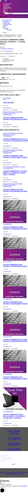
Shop (4, 10)
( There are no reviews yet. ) (7, 48)
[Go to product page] (15, 98)
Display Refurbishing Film (14, 444)
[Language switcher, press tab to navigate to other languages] (14, 464)
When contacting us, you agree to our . (14, 486)
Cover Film (6, 5)
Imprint (10, 472)
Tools (4, 99)
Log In (4, 32)
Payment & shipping (18, 473)
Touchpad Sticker (7, 8)
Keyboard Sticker (7, 3)
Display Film (6, 6)
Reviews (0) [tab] (6, 61)
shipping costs (10, 51)
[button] (14, 490)
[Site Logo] (5, 1)
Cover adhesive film (8, 168)
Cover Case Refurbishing (14, 438)
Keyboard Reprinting (14, 433)
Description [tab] (6, 58)
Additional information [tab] (8, 60)
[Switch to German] (18, 13)
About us (5, 9)
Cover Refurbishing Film (14, 439)
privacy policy (23, 486)
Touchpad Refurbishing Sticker (14, 450)
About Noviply (16, 472)
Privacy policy (3, 472)
